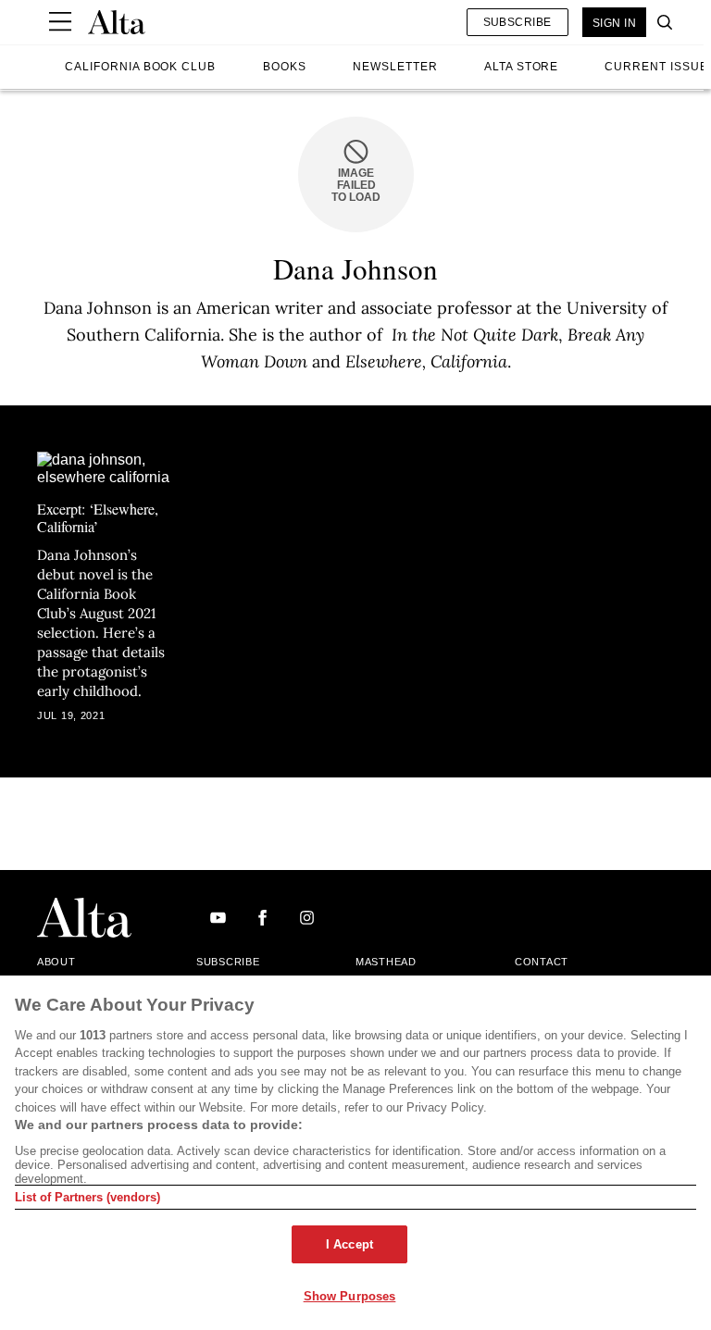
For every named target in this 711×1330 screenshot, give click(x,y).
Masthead (386, 961)
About (56, 961)
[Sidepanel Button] (60, 22)
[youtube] (218, 918)
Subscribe (517, 22)
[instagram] (307, 918)
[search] (660, 22)
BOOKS (284, 66)
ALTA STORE (521, 66)
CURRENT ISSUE (656, 66)
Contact (541, 961)
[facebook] (262, 918)
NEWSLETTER (395, 66)
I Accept (349, 1244)
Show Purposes (350, 1296)
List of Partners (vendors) (87, 1197)
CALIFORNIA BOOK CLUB (140, 66)
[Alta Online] (116, 22)
